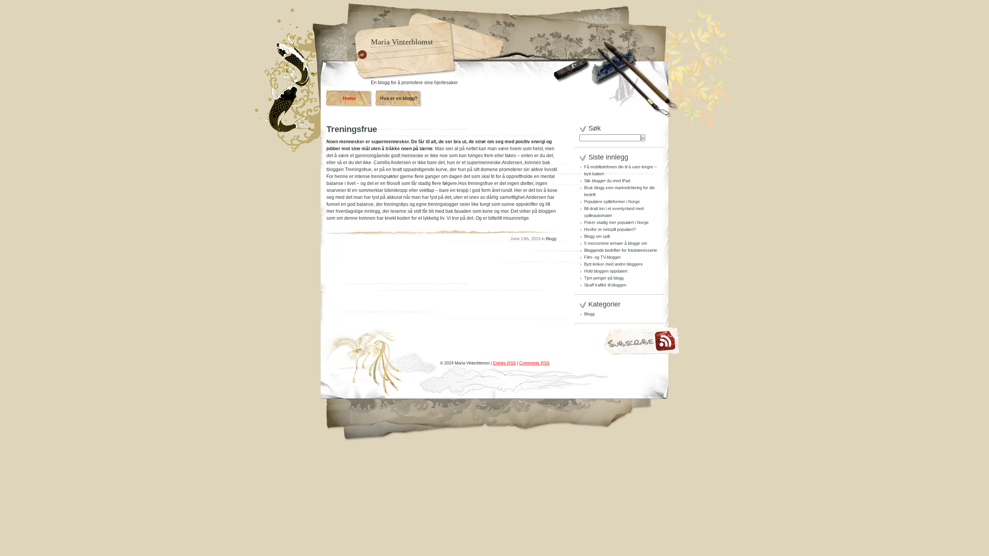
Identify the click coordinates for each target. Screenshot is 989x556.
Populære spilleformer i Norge (612, 201)
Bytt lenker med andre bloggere (613, 264)
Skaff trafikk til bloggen (605, 285)
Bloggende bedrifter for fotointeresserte (620, 250)
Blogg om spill (597, 236)
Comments (534, 363)
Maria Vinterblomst (402, 41)
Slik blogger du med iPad (607, 180)
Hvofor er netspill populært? (610, 229)
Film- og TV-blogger (602, 257)
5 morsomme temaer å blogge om (615, 243)
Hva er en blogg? (398, 98)
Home (349, 98)
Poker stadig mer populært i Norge (616, 222)
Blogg (551, 238)
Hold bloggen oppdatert (605, 271)
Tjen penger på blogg (604, 278)
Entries (504, 363)
